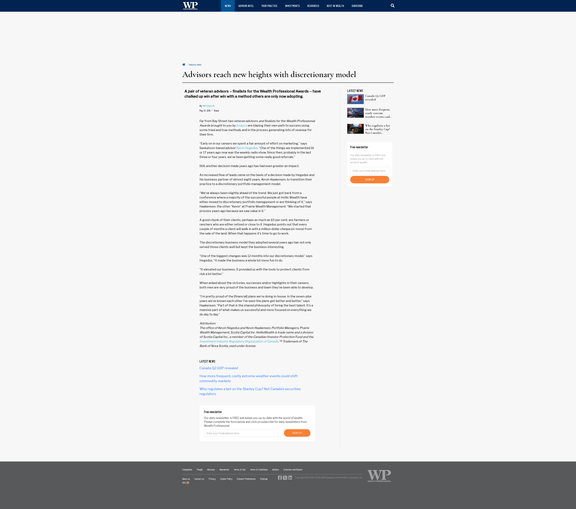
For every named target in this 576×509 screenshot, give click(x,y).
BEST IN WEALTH (335, 5)
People (200, 469)
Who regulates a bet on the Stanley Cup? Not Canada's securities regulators (377, 129)
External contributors (293, 469)
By (207, 105)
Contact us (199, 478)
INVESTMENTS (292, 5)
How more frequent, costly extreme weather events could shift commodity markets (378, 113)
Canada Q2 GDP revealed (219, 368)
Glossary (211, 469)
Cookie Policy (226, 478)
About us (186, 478)
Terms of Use (240, 469)
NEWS (228, 5)
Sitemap (264, 478)
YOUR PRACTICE (269, 5)
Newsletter (224, 469)
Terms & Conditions (259, 469)
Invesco (241, 125)
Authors (275, 469)
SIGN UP (297, 432)
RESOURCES (313, 5)
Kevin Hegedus (247, 148)
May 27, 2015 (205, 110)
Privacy (212, 478)
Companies (187, 469)
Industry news (195, 64)
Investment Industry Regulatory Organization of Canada (239, 341)
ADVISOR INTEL (246, 5)
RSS (184, 482)
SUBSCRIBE (357, 5)
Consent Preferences (246, 478)
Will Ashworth (208, 105)
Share (216, 110)
